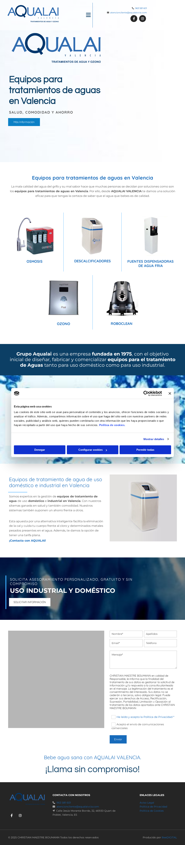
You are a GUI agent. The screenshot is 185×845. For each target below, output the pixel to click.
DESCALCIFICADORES (92, 261)
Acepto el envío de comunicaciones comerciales (137, 726)
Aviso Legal (147, 802)
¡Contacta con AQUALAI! (27, 540)
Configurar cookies (90, 449)
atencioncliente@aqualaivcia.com (128, 12)
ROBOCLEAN (121, 323)
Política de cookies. (112, 425)
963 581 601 (141, 8)
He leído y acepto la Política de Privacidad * (145, 717)
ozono (63, 323)
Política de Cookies (152, 810)
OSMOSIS (34, 261)
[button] (78, 15)
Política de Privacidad (153, 806)
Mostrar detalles (153, 439)
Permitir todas (145, 449)
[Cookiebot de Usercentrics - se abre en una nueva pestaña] (146, 393)
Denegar (39, 449)
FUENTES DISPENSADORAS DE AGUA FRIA (150, 263)
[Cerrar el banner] (170, 393)
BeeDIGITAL (169, 837)
